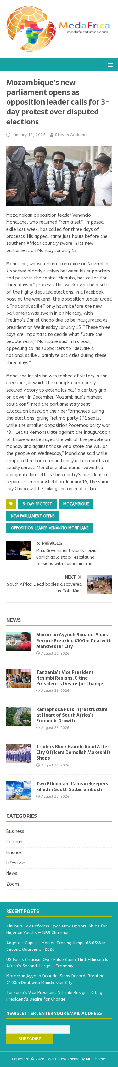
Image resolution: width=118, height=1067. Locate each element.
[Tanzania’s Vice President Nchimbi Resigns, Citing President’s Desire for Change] (18, 684)
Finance (14, 852)
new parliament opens (33, 516)
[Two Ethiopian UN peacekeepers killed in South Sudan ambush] (18, 796)
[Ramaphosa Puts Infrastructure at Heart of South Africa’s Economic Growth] (18, 721)
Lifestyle (15, 863)
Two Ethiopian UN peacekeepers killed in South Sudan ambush (72, 786)
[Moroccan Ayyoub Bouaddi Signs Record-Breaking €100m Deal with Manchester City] (18, 647)
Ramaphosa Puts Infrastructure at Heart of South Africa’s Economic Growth (72, 715)
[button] (109, 64)
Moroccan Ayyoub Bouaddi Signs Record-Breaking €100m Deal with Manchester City (74, 640)
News (13, 620)
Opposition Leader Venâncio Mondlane (49, 528)
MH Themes (96, 1059)
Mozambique (76, 504)
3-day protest (37, 504)
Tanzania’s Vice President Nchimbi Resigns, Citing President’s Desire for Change (69, 678)
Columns (15, 842)
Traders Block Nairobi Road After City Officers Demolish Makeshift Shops (73, 752)
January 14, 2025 (29, 134)
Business (15, 831)
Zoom (12, 884)
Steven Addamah (72, 134)
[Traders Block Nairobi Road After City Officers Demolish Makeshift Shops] (18, 759)
